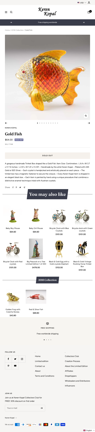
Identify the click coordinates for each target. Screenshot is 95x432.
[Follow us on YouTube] (15, 365)
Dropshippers (70, 376)
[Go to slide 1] (44, 339)
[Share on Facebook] (12, 187)
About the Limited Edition (76, 366)
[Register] (42, 408)
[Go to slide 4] (50, 339)
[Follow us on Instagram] (22, 359)
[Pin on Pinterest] (16, 187)
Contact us (40, 366)
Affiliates (69, 371)
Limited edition (41, 361)
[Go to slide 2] (46, 339)
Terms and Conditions (44, 376)
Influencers (70, 386)
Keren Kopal (11, 128)
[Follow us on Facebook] (8, 359)
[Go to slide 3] (48, 339)
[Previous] (6, 123)
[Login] (89, 2)
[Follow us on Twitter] (15, 359)
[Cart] (89, 12)
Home (7, 30)
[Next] (89, 123)
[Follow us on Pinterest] (8, 365)
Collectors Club (72, 356)
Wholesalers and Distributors (77, 381)
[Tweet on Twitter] (20, 187)
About (37, 371)
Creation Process (72, 361)
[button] (89, 430)
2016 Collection (17, 30)
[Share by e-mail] (24, 187)
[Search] (11, 12)
